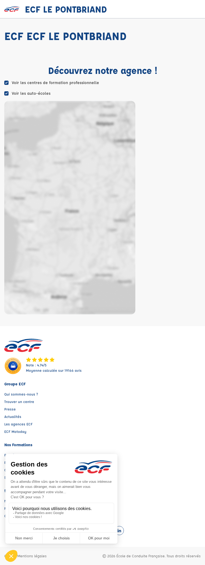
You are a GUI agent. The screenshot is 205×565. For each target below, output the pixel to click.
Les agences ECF (18, 424)
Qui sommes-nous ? (21, 394)
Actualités (12, 416)
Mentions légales (32, 556)
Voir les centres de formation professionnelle (55, 82)
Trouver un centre (19, 401)
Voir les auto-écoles (31, 93)
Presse (10, 409)
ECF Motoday (15, 431)
